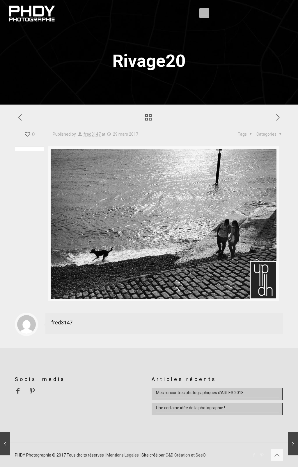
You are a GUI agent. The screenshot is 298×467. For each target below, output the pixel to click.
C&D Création (178, 455)
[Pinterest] (262, 455)
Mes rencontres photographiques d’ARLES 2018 (200, 392)
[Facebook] (254, 455)
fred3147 (92, 134)
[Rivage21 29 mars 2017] (293, 443)
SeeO (201, 455)
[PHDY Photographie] (32, 13)
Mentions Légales (123, 455)
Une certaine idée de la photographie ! (190, 407)
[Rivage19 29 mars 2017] (5, 443)
